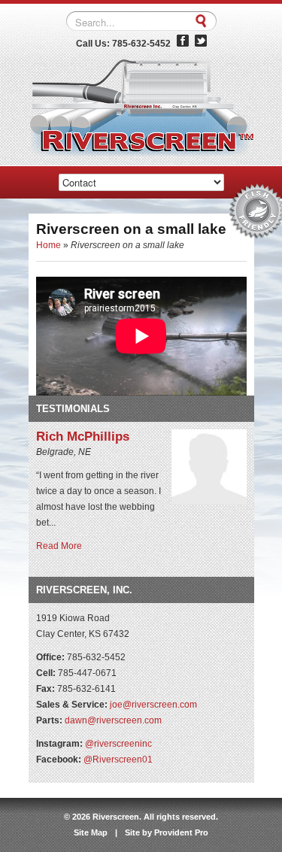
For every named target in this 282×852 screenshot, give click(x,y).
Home (48, 245)
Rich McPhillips (82, 436)
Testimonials (73, 408)
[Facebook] (183, 43)
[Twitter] (201, 43)
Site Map (91, 832)
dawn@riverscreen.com (113, 720)
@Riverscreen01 (118, 759)
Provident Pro (181, 832)
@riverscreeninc (118, 743)
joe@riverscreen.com (153, 704)
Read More (59, 546)
